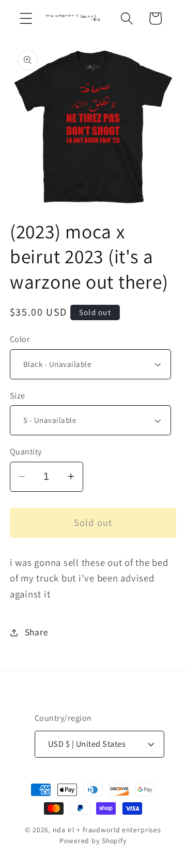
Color (20, 339)
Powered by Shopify (93, 840)
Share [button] (37, 632)
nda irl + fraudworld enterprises (107, 829)
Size (17, 395)
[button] (26, 18)
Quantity (26, 451)
